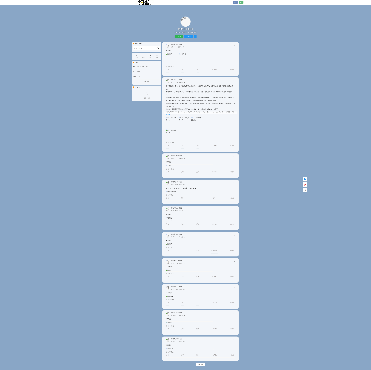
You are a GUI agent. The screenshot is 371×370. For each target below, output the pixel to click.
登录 (235, 2)
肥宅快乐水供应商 (176, 44)
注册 (241, 2)
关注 (179, 36)
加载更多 (200, 364)
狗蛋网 (144, 2)
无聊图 (232, 69)
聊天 (189, 36)
